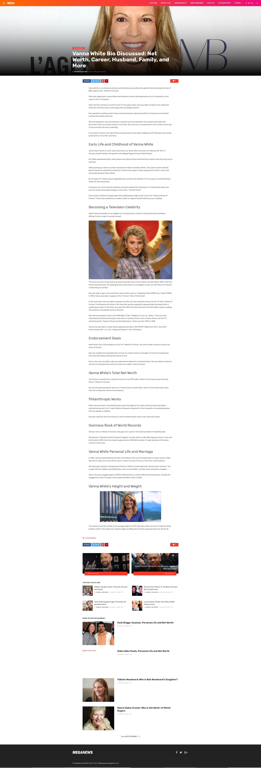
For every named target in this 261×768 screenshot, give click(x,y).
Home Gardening (196, 3)
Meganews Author (80, 71)
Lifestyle (211, 3)
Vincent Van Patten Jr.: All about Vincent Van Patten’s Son (160, 588)
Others (237, 3)
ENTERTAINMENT (78, 48)
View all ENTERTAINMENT (129, 736)
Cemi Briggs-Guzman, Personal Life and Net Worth (145, 622)
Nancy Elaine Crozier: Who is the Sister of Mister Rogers (144, 709)
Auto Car (153, 3)
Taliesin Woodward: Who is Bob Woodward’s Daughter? (147, 679)
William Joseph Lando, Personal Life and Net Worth (110, 588)
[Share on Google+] (102, 81)
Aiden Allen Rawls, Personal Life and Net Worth (143, 651)
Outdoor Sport (224, 3)
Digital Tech (166, 3)
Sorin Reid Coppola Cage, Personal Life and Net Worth (110, 603)
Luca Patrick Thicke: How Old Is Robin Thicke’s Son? (159, 603)
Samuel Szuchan (102, 592)
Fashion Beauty (180, 3)
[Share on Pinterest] (106, 81)
